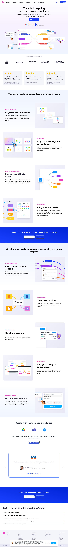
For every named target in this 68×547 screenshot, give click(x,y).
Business (33, 534)
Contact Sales (41, 2)
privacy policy (36, 544)
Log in (57, 2)
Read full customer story (33, 473)
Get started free (34, 19)
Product (14, 2)
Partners (7, 537)
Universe (47, 537)
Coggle (60, 540)
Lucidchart (61, 539)
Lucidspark (61, 538)
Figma (60, 537)
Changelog (20, 538)
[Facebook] (60, 545)
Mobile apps (20, 535)
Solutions (21, 2)
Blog (46, 535)
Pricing (34, 2)
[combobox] (6, 545)
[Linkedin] (64, 545)
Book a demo (39, 237)
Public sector (34, 535)
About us (8, 534)
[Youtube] (62, 545)
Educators (34, 538)
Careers (7, 535)
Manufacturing (34, 537)
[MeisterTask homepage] (6, 2)
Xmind (60, 535)
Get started (63, 2)
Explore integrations (34, 442)
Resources (28, 2)
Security (19, 537)
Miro (59, 534)
